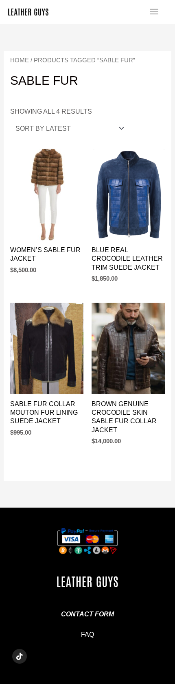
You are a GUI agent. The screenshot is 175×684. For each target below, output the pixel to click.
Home (19, 60)
